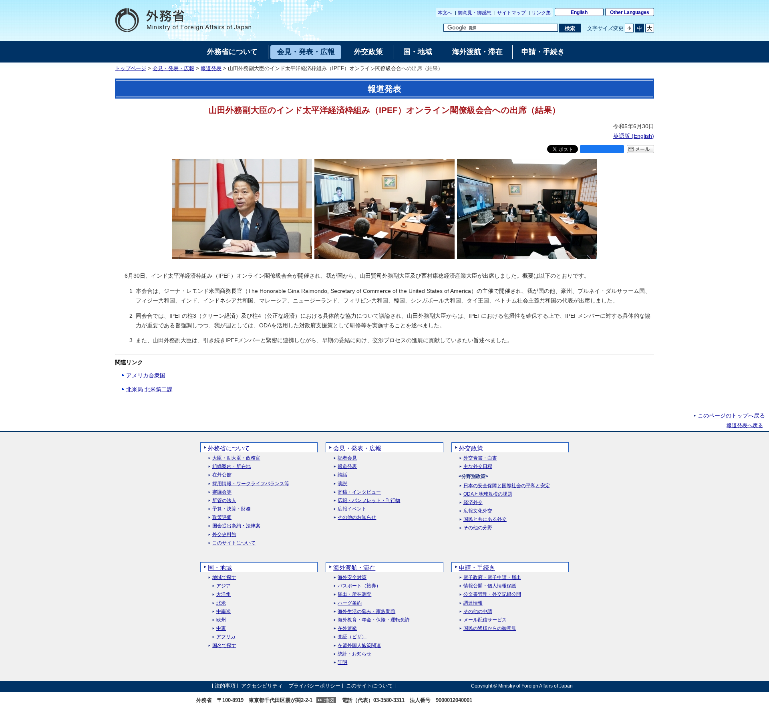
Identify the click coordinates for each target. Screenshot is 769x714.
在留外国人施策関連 (359, 645)
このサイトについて (234, 543)
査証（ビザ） (352, 636)
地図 (329, 700)
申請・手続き (477, 567)
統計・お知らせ (354, 654)
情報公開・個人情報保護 (489, 586)
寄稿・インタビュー (359, 492)
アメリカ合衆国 (145, 375)
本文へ (445, 13)
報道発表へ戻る (745, 425)
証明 (342, 662)
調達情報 (473, 603)
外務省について (229, 448)
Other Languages (629, 12)
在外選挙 (347, 628)
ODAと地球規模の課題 (487, 494)
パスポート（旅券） (359, 586)
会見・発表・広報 (173, 68)
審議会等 (222, 492)
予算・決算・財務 (231, 509)
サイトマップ (511, 13)
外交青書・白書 (480, 458)
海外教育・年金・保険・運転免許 (374, 620)
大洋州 (223, 594)
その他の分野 (477, 527)
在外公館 (222, 475)
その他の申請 (477, 611)
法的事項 (225, 686)
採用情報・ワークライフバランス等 (250, 483)
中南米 (223, 611)
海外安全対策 (352, 577)
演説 (342, 483)
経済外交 (473, 502)
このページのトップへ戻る (731, 415)
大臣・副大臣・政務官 (236, 458)
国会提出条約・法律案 (236, 525)
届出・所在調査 (354, 594)
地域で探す (224, 577)
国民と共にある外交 (485, 519)
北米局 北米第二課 (149, 389)
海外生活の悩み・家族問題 (366, 611)
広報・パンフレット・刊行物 (369, 500)
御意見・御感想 (474, 13)
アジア (223, 586)
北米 (221, 603)
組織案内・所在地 (231, 466)
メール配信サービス (485, 620)
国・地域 (220, 567)
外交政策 (471, 448)
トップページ (130, 68)
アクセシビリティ (262, 686)
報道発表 (211, 68)
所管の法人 (224, 500)
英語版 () (633, 136)
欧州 (221, 620)
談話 (342, 475)
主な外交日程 (477, 466)
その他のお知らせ (357, 517)
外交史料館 (224, 534)
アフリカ (226, 636)
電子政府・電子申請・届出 (492, 577)
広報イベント (352, 509)
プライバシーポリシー (314, 686)
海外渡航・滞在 (354, 567)
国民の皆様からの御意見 (489, 628)
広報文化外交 (477, 511)
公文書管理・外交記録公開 (492, 594)
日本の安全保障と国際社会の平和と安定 (506, 485)
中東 (221, 628)
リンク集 (541, 13)
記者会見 (347, 458)
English (579, 12)
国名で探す (224, 645)
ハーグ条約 (350, 603)
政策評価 (222, 517)
